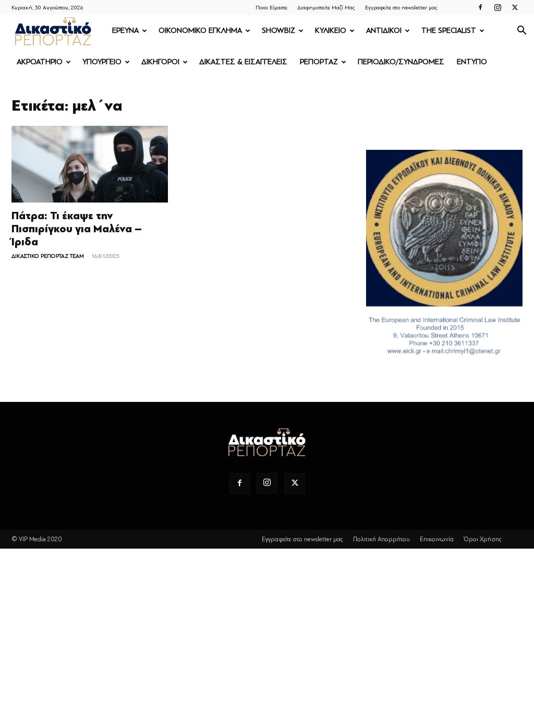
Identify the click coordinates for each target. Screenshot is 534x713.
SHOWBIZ (278, 30)
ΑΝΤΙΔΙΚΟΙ (384, 30)
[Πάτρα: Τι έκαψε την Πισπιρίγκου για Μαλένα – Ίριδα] (89, 164)
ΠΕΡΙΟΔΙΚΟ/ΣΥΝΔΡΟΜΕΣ (401, 61)
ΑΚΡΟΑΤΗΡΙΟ (40, 61)
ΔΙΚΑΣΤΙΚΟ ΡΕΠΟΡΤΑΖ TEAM (47, 256)
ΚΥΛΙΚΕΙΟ (330, 30)
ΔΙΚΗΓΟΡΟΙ (160, 61)
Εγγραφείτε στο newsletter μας (401, 7)
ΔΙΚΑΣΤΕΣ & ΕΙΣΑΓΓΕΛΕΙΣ (243, 61)
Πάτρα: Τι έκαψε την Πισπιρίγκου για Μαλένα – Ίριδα (76, 228)
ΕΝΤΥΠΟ (472, 61)
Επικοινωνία (437, 539)
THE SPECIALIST (448, 30)
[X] (515, 7)
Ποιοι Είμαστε (271, 7)
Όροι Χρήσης (483, 539)
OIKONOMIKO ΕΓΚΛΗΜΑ (200, 30)
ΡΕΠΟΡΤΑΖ (319, 61)
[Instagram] (497, 7)
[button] (521, 32)
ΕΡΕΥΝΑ (125, 30)
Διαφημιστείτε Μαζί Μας (326, 7)
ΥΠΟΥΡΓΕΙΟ (102, 61)
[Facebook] (480, 7)
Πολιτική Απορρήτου (381, 539)
